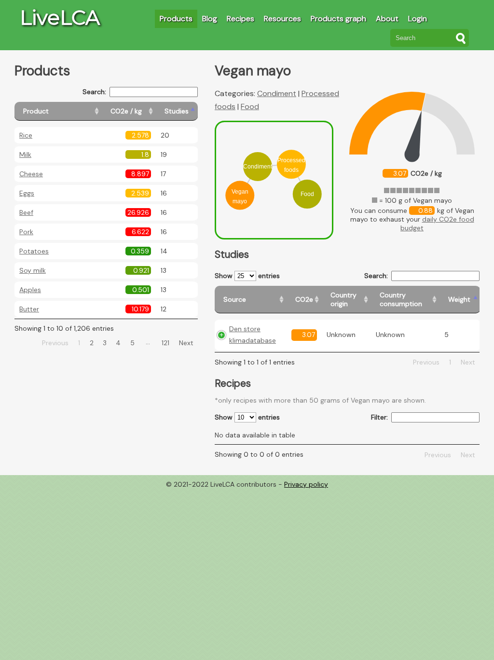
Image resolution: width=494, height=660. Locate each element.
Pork (26, 231)
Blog (209, 19)
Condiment (276, 93)
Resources (282, 19)
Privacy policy (306, 484)
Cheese (31, 173)
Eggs (26, 193)
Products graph (338, 19)
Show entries (247, 275)
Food (250, 106)
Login (417, 19)
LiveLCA (60, 17)
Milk (25, 154)
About (387, 19)
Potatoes (34, 251)
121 (165, 342)
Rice (25, 135)
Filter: (379, 417)
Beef (26, 212)
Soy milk (32, 270)
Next (186, 342)
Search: (94, 91)
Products (176, 19)
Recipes (240, 19)
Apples (30, 289)
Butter (29, 309)
